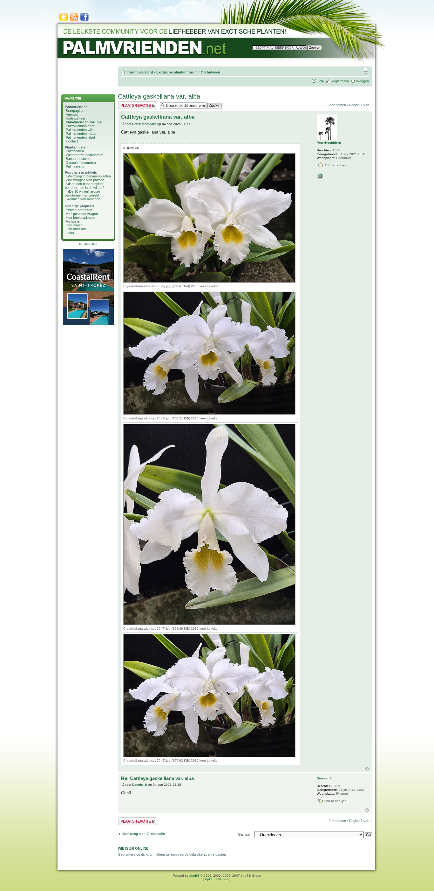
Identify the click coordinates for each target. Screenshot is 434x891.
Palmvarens (75, 166)
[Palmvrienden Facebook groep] (84, 20)
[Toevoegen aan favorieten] (63, 20)
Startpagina (74, 111)
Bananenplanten (78, 159)
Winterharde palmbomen (84, 155)
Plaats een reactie (132, 103)
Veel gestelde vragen (82, 214)
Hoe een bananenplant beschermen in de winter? (85, 186)
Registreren (340, 81)
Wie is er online (133, 848)
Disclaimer (74, 225)
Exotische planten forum (177, 72)
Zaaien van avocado (84, 199)
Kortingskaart (76, 118)
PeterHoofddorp (144, 124)
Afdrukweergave (365, 71)
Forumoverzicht (139, 72)
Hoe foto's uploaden (81, 217)
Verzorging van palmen (86, 180)
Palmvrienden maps (81, 133)
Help (320, 81)
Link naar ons (76, 229)
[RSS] (74, 20)
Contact (72, 141)
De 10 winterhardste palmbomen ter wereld (82, 193)
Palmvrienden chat (80, 126)
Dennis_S (139, 784)
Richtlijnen (73, 221)
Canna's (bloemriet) (81, 162)
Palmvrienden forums (84, 122)
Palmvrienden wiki (79, 130)
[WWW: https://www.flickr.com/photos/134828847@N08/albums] (320, 176)
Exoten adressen (79, 210)
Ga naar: (245, 834)
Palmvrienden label (80, 137)
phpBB (194, 875)
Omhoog (367, 768)
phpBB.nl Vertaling (217, 879)
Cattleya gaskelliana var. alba (159, 96)
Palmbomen (75, 151)
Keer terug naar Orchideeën (143, 834)
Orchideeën (210, 72)
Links (70, 233)
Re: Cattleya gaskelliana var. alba (157, 778)
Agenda (72, 114)
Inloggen (362, 81)
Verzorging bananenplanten (90, 176)
